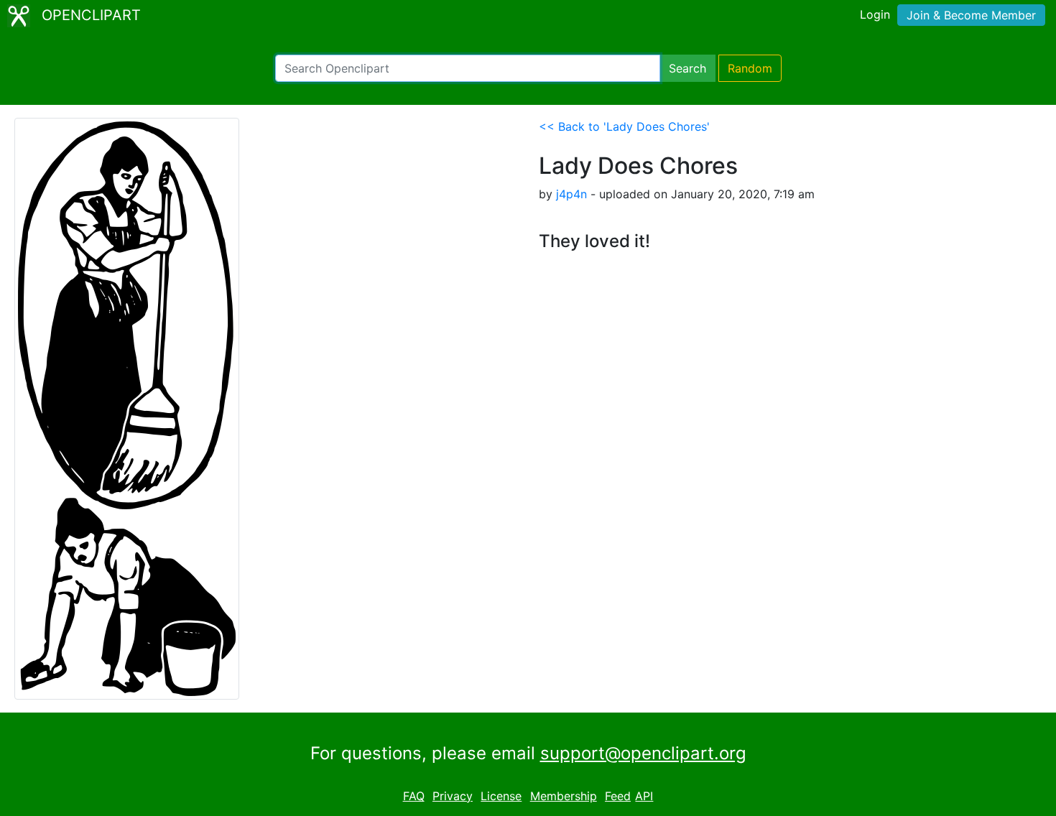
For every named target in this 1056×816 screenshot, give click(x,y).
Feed (618, 796)
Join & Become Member (971, 15)
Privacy (452, 796)
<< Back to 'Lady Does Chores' (624, 126)
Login (875, 14)
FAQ (414, 796)
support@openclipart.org (643, 753)
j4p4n (571, 194)
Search (687, 68)
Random (750, 68)
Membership (563, 796)
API (644, 796)
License (501, 796)
